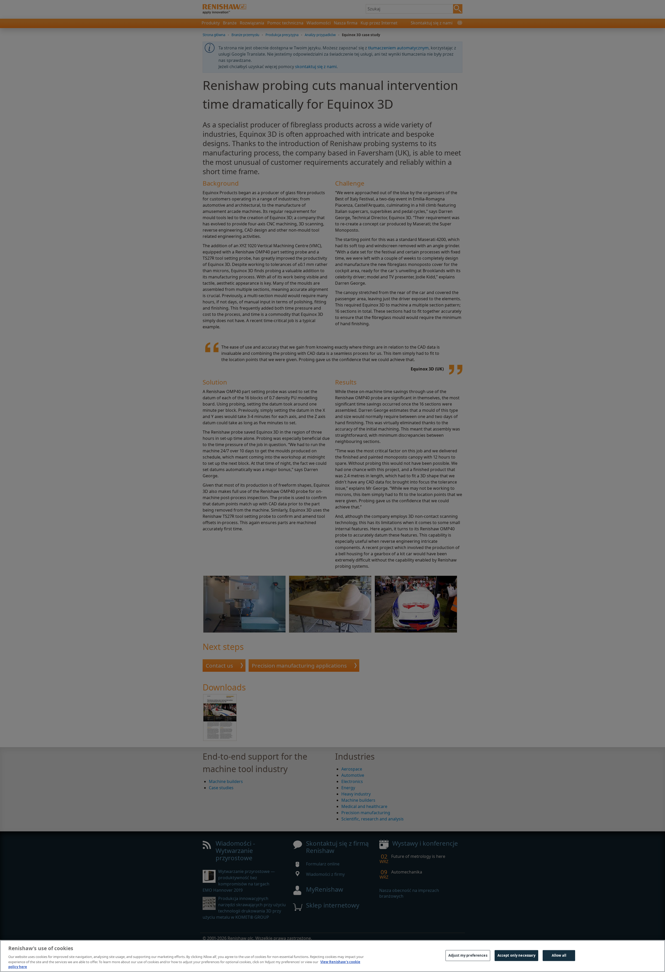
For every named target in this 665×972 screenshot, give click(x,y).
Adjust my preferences (467, 955)
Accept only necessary (516, 955)
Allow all (559, 955)
